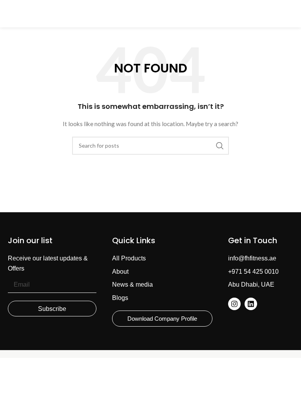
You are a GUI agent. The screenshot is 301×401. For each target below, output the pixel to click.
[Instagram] (234, 304)
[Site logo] (150, 13)
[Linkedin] (251, 304)
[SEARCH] (220, 146)
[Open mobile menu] (10, 14)
